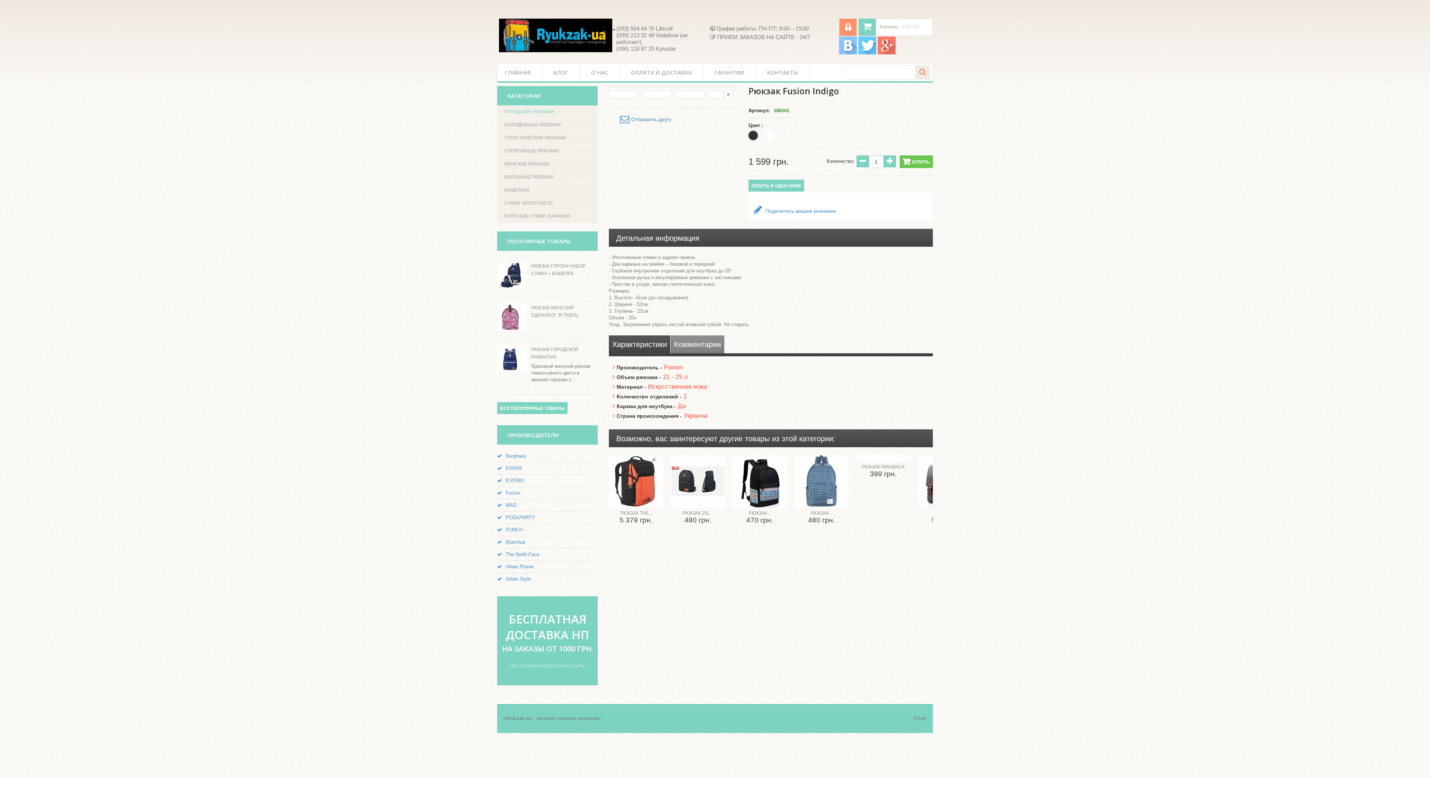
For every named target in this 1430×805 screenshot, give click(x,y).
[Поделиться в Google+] (1417, 133)
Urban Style (518, 579)
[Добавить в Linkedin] (1417, 104)
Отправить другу (651, 119)
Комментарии (697, 344)
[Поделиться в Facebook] (1417, 76)
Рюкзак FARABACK (883, 467)
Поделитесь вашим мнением (800, 211)
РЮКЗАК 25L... (698, 513)
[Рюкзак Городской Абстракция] (821, 481)
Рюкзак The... (636, 513)
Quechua (515, 542)
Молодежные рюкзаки (532, 124)
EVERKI (515, 480)
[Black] (753, 135)
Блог (560, 72)
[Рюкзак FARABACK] (883, 458)
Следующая (728, 94)
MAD (511, 505)
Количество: (841, 161)
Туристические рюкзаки (535, 138)
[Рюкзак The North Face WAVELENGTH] (636, 481)
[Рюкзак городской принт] (760, 481)
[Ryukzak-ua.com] (555, 35)
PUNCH (514, 530)
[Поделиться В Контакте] (1417, 62)
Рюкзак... (759, 513)
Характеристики (639, 344)
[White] (770, 135)
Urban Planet (520, 566)
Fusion (513, 493)
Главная (518, 72)
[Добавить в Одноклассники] (1417, 147)
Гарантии (729, 72)
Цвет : (757, 125)
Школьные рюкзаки (528, 177)
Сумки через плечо (528, 203)
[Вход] (848, 27)
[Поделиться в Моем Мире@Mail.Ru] (1417, 118)
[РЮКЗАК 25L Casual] (698, 481)
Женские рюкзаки (527, 164)
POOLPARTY (520, 517)
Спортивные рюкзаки (531, 151)
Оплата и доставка (661, 72)
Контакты (782, 72)
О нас (599, 72)
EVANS (514, 468)
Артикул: (759, 110)
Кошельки (516, 190)
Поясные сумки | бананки (537, 216)
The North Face (522, 554)
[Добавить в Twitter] (1417, 90)
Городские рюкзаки (529, 111)
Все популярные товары (532, 408)
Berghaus (516, 456)
